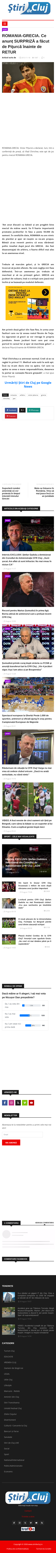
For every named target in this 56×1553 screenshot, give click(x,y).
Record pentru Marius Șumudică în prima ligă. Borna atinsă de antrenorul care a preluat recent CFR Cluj (26, 613)
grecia (43, 395)
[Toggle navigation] (4, 23)
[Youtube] (36, 1523)
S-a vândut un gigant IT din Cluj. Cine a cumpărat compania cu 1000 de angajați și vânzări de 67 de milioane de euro (36, 1295)
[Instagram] (20, 1523)
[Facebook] (14, 1523)
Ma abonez (11, 1142)
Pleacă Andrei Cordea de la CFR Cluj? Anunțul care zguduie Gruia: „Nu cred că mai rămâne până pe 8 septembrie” (34, 940)
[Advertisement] (28, 119)
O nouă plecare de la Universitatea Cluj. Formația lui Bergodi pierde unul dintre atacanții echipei (34, 922)
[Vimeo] (31, 1523)
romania (13, 395)
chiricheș (6, 398)
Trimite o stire (28, 1516)
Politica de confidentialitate (18, 1549)
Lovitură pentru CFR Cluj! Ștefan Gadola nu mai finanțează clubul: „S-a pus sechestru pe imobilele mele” (34, 903)
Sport (5, 29)
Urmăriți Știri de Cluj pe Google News (28, 384)
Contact (28, 1510)
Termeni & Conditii (43, 1549)
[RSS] (42, 1523)
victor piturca (33, 395)
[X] (25, 1523)
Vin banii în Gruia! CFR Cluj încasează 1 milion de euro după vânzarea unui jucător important (34, 885)
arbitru (22, 395)
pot (14, 398)
